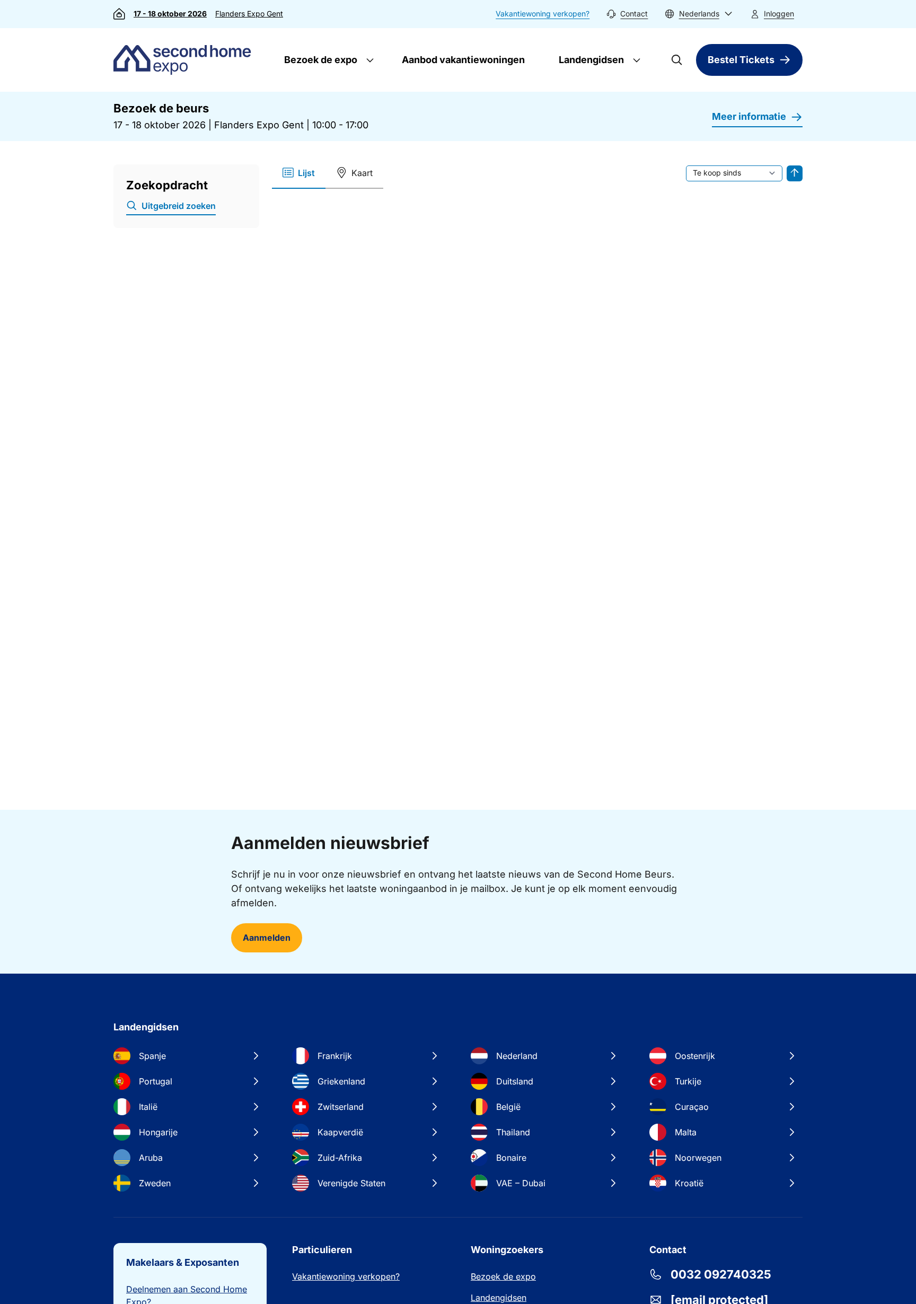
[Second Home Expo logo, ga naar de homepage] (184, 59)
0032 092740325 (721, 1274)
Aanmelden (266, 937)
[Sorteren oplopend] (795, 173)
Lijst (306, 173)
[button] (698, 14)
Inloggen (779, 13)
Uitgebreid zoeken (179, 205)
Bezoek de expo (319, 59)
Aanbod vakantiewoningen (463, 59)
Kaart (362, 173)
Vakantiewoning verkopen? (542, 13)
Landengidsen (590, 59)
